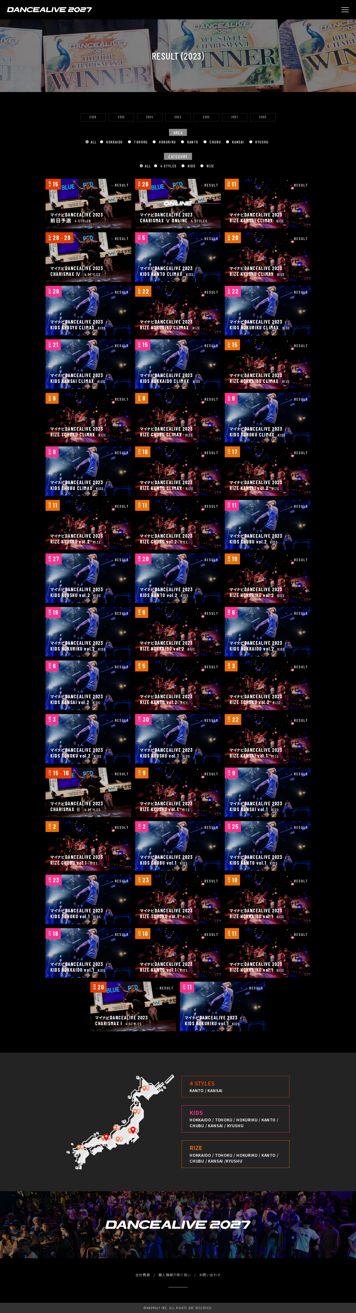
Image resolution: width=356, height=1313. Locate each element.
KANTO (192, 142)
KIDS (190, 165)
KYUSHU (261, 142)
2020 (262, 117)
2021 (235, 117)
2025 (121, 117)
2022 (206, 117)
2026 (93, 117)
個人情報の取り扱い (174, 1274)
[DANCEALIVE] (49, 9)
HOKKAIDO (114, 142)
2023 (178, 117)
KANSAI (237, 142)
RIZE (209, 165)
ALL (94, 142)
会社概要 (142, 1274)
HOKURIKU (167, 142)
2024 (149, 117)
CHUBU (215, 142)
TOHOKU (140, 142)
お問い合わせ (210, 1274)
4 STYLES (167, 165)
